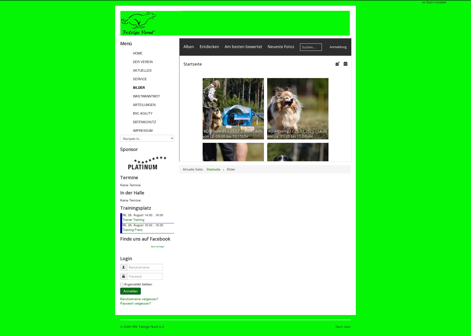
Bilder (139, 87)
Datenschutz (144, 122)
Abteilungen (144, 104)
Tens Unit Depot (157, 246)
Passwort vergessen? (135, 303)
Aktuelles (142, 70)
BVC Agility (143, 113)
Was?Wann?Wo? (146, 96)
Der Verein (143, 61)
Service (140, 79)
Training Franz (133, 229)
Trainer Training (133, 219)
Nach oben (343, 326)
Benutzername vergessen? (139, 298)
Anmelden (130, 291)
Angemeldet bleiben (138, 284)
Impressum (143, 130)
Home (138, 53)
